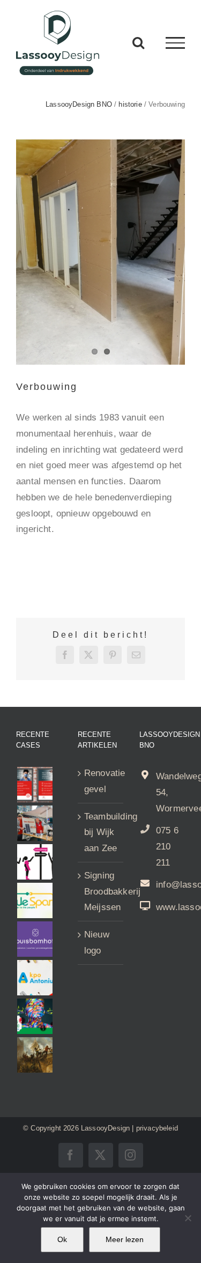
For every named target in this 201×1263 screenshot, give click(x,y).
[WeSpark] (34, 900)
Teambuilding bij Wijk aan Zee (101, 832)
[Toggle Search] (138, 42)
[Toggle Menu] (175, 43)
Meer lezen (125, 1239)
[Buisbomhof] (34, 939)
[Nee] (187, 1218)
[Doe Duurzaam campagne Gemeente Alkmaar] (34, 823)
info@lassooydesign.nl (170, 885)
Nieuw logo (96, 942)
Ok (62, 1239)
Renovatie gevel (101, 781)
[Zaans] (34, 1016)
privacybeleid (157, 1128)
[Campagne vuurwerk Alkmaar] (34, 784)
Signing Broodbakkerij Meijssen (101, 891)
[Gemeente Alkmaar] (34, 1055)
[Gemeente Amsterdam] (34, 862)
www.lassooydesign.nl (170, 907)
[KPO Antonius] (34, 977)
